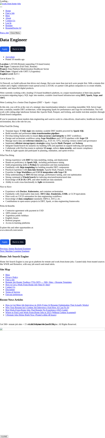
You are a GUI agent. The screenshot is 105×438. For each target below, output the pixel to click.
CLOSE (4, 437)
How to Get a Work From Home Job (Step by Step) (27, 285)
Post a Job (4, 33)
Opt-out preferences (14, 294)
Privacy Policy (11, 277)
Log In (8, 23)
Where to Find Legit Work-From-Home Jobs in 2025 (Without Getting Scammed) (40, 312)
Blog (7, 16)
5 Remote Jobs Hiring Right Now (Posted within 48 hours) (30, 315)
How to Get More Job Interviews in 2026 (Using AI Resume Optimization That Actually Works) (47, 305)
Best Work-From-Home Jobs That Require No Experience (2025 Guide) (36, 310)
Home (8, 11)
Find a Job (9, 13)
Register (9, 25)
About (8, 18)
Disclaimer (10, 289)
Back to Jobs (18, 49)
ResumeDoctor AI (13, 28)
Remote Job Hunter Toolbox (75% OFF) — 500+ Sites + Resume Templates (38, 282)
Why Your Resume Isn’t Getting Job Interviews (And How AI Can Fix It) (37, 307)
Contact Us (10, 20)
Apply (4, 49)
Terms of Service (12, 292)
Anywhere (10, 57)
